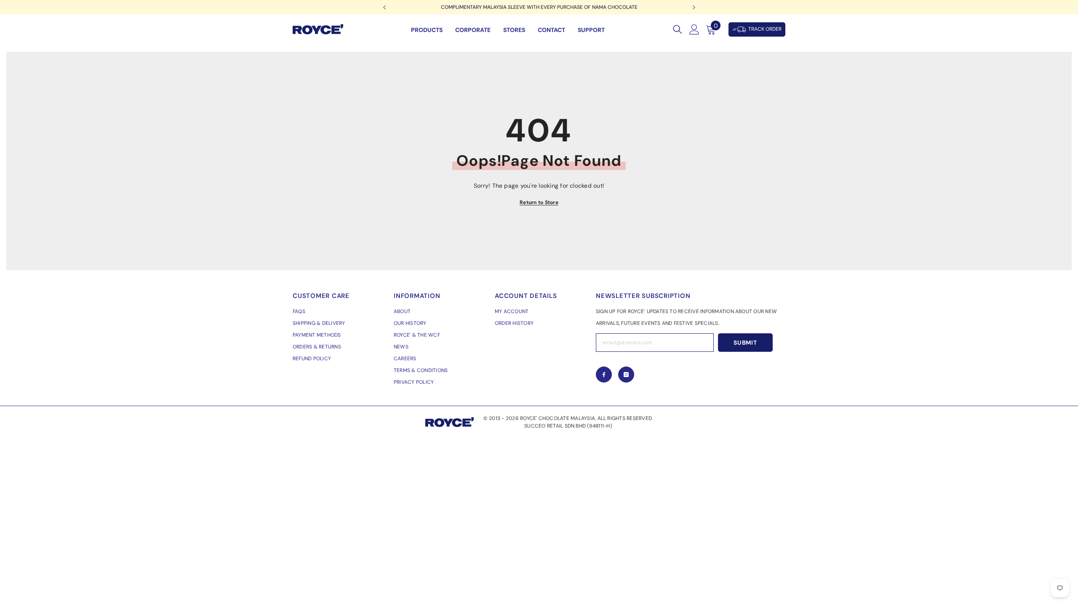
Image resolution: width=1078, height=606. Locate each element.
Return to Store (539, 202)
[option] (539, 7)
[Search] (677, 29)
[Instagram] (626, 375)
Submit (745, 342)
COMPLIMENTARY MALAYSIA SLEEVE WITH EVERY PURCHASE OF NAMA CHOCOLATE (539, 7)
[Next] (693, 7)
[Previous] (384, 7)
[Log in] (694, 29)
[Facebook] (604, 375)
